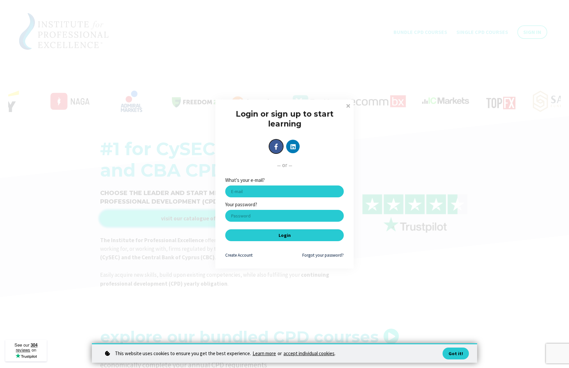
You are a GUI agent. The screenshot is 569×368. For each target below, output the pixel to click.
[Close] (348, 105)
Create (239, 255)
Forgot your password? (323, 255)
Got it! (455, 353)
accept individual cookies (309, 353)
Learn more (264, 353)
